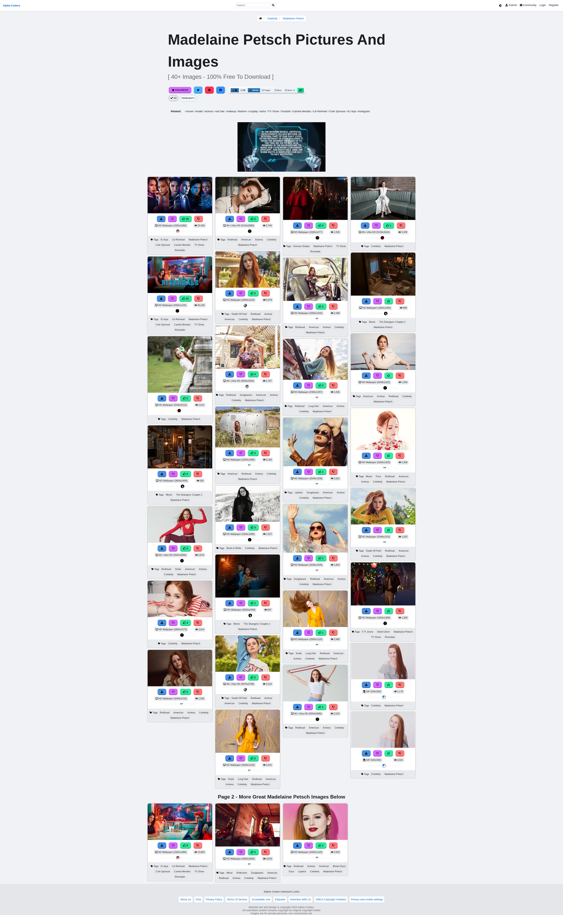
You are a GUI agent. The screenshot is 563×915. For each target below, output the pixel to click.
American (190, 569)
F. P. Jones (367, 632)
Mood (369, 476)
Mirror (230, 873)
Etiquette (280, 899)
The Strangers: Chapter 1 (189, 495)
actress (208, 111)
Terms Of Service (237, 899)
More (290, 90)
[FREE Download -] (162, 398)
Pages (267, 90)
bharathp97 (258, 386)
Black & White (234, 548)
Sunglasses (246, 395)
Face (378, 476)
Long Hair (243, 779)
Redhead (166, 569)
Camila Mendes (301, 111)
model (198, 111)
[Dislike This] (198, 398)
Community (529, 5)
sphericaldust (189, 231)
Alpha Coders (11, 5)
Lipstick (299, 492)
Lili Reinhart (320, 111)
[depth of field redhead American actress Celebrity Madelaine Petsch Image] (383, 523)
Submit (512, 5)
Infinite (255, 90)
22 (187, 298)
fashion (242, 111)
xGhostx (190, 704)
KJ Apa (351, 111)
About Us (185, 899)
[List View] (243, 90)
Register (554, 5)
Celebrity (272, 18)
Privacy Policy (214, 899)
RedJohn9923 (190, 310)
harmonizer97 (257, 305)
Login (542, 5)
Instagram (363, 111)
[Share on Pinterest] (209, 90)
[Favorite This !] (173, 398)
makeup (231, 111)
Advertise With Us (300, 899)
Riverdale (180, 250)
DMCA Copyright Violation (331, 899)
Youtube (285, 111)
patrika (190, 486)
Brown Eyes (339, 866)
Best (279, 90)
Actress (203, 569)
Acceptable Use (261, 899)
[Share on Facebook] (220, 90)
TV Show (273, 111)
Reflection (241, 873)
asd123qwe (190, 410)
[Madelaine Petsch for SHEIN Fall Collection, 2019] (247, 286)
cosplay (253, 111)
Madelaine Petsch (293, 18)
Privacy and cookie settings (367, 899)
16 (187, 218)
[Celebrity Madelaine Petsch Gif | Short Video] (383, 678)
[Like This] (388, 375)
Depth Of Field (239, 314)
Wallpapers (188, 98)
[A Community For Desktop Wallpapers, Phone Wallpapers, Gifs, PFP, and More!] (260, 18)
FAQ (198, 899)
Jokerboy (393, 697)
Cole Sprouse (337, 111)
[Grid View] (235, 90)
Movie (169, 495)
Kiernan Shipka (301, 246)
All (175, 98)
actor (263, 111)
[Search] (273, 5)
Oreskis (190, 560)
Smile (178, 569)
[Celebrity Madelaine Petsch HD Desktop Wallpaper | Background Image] (180, 391)
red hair (219, 111)
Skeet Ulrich (383, 632)
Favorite (181, 90)
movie (189, 111)
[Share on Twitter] (198, 90)
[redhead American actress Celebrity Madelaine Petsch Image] (180, 685)
